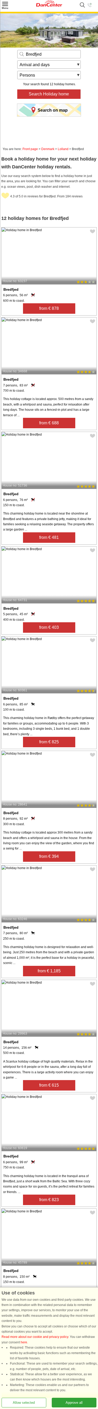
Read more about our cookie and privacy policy (35, 1337)
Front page (30, 149)
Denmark (47, 149)
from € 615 (49, 1085)
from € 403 (49, 627)
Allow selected (24, 1403)
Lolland (63, 149)
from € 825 (49, 742)
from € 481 (49, 537)
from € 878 (49, 308)
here (24, 1342)
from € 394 (49, 856)
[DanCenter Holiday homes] (49, 5)
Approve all (74, 1403)
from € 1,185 (49, 971)
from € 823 (49, 1199)
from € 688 (49, 423)
